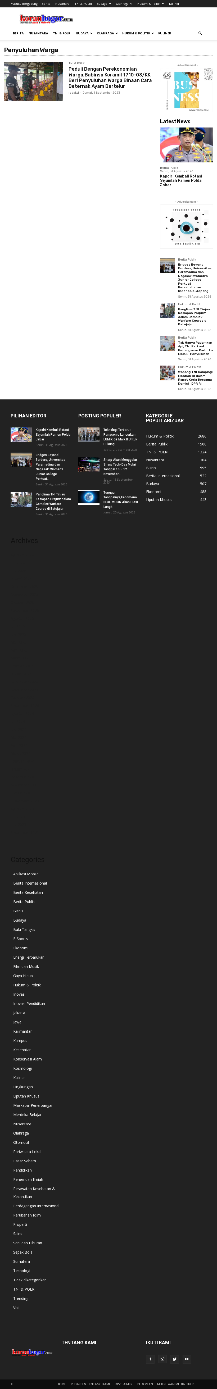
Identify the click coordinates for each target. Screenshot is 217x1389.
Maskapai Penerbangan (33, 1105)
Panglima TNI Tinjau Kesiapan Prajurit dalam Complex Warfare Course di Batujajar (194, 316)
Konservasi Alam (27, 1059)
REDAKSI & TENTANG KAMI (90, 1384)
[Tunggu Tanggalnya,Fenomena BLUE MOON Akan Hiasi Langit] (89, 497)
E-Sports (20, 938)
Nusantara (62, 4)
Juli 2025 (18, 626)
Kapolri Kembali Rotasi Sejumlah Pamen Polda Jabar (181, 181)
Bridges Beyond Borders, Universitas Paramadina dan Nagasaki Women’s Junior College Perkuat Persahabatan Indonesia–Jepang (194, 278)
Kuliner (174, 4)
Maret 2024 (20, 753)
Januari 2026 (21, 578)
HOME (61, 1384)
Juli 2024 (18, 721)
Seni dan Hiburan (27, 1242)
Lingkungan (23, 1086)
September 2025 (25, 610)
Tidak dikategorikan (30, 1279)
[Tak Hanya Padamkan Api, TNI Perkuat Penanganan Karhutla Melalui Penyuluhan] (167, 343)
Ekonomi (20, 947)
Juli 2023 (18, 816)
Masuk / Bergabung (24, 4)
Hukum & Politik (148, 4)
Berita (46, 4)
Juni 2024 (18, 729)
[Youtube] (187, 1359)
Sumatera (21, 1261)
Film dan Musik (26, 966)
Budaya (102, 4)
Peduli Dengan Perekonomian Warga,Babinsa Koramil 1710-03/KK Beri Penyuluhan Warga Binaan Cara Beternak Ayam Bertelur (110, 77)
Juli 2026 (18, 562)
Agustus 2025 (22, 618)
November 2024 (24, 689)
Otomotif (21, 1142)
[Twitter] (174, 1359)
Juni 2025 (18, 634)
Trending (20, 1298)
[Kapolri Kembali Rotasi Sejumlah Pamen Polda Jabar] (186, 144)
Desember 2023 (24, 777)
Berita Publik (169, 167)
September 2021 (25, 832)
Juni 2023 (18, 824)
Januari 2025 (21, 673)
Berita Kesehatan (28, 892)
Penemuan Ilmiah (28, 1179)
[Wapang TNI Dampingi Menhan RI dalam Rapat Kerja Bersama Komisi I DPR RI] (167, 373)
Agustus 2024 (22, 713)
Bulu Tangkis (24, 929)
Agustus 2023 (22, 808)
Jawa (17, 1021)
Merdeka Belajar (27, 1114)
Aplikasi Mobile (26, 873)
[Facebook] (150, 1359)
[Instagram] (162, 1359)
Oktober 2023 (22, 792)
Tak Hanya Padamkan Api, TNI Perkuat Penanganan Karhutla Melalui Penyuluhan (195, 348)
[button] (200, 33)
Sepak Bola (23, 1252)
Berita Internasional (30, 883)
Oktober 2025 (22, 602)
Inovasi (19, 994)
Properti (20, 1224)
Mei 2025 (18, 642)
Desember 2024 (24, 681)
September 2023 (25, 800)
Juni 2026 (18, 570)
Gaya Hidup (23, 975)
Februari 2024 (22, 761)
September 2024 (25, 705)
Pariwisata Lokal (27, 1151)
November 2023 (24, 784)
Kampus (20, 1040)
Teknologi (21, 1270)
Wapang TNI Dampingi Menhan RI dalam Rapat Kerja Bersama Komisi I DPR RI (195, 377)
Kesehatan (22, 1049)
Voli (16, 1307)
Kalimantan (23, 1031)
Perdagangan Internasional (36, 1205)
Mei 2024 (18, 737)
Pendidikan (22, 1170)
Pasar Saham (24, 1160)
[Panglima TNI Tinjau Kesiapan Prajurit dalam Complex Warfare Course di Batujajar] (167, 310)
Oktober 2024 (22, 697)
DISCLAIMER (123, 1384)
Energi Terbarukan (28, 957)
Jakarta (19, 1012)
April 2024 (19, 745)
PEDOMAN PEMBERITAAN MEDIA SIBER (165, 1384)
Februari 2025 (22, 665)
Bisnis (18, 910)
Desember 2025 (24, 586)
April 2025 (19, 650)
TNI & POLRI (83, 4)
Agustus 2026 (22, 554)
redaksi (74, 92)
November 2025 (24, 594)
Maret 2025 (20, 658)
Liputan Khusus (26, 1096)
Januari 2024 (21, 769)
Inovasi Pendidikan (29, 1003)
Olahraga (122, 4)
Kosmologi (22, 1068)
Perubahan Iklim (27, 1215)
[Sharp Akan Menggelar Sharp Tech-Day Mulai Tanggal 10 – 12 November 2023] (89, 464)
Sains (17, 1233)
